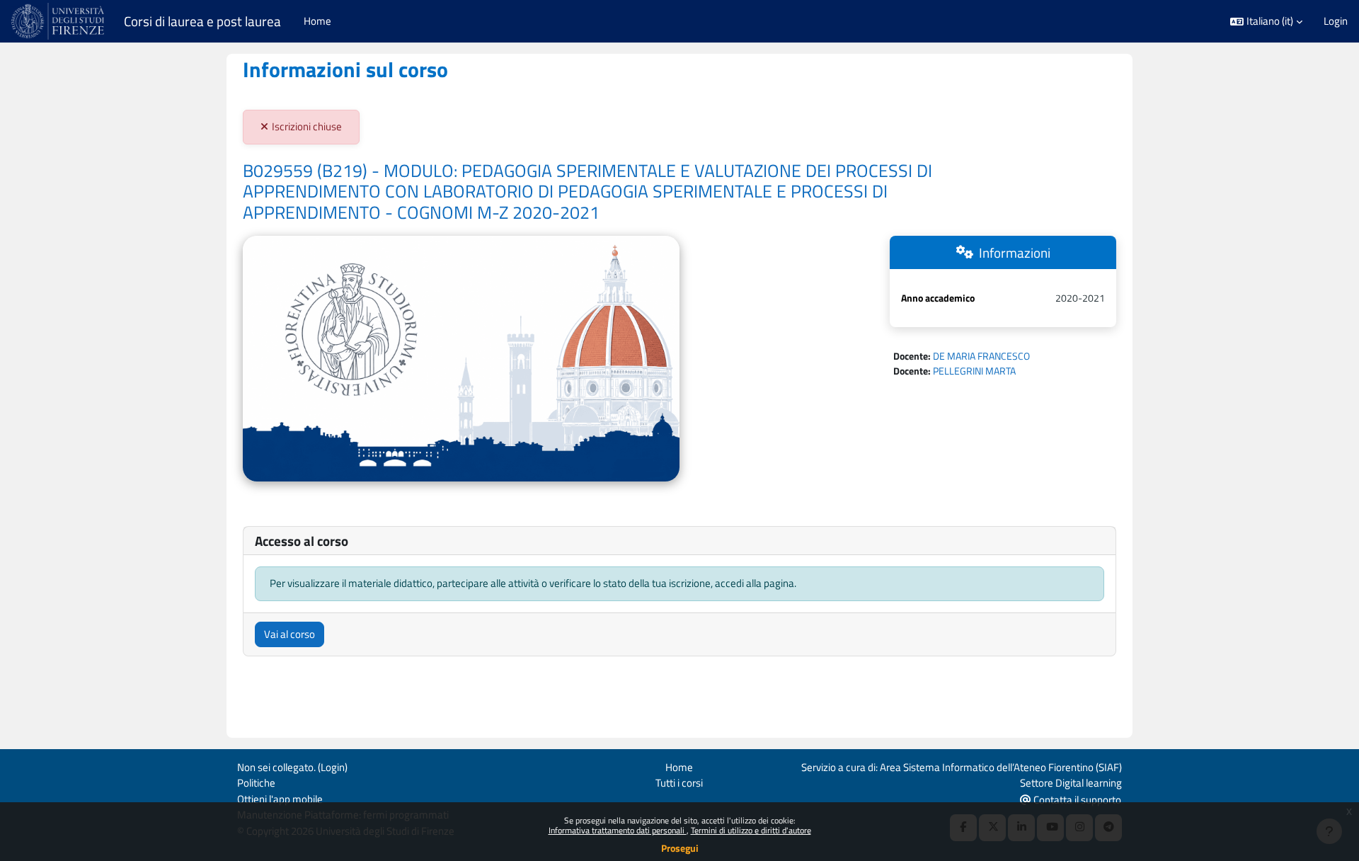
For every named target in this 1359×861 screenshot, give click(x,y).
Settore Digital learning (1071, 783)
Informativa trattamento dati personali (618, 830)
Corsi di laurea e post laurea (202, 21)
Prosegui (680, 847)
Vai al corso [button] (289, 634)
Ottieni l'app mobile (280, 799)
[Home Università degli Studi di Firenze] (59, 21)
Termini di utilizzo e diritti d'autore (751, 830)
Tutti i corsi (679, 783)
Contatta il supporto (1076, 800)
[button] (1266, 21)
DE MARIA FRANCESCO (981, 355)
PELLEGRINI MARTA (974, 370)
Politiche (256, 783)
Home (679, 767)
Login (1336, 21)
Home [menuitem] (317, 21)
